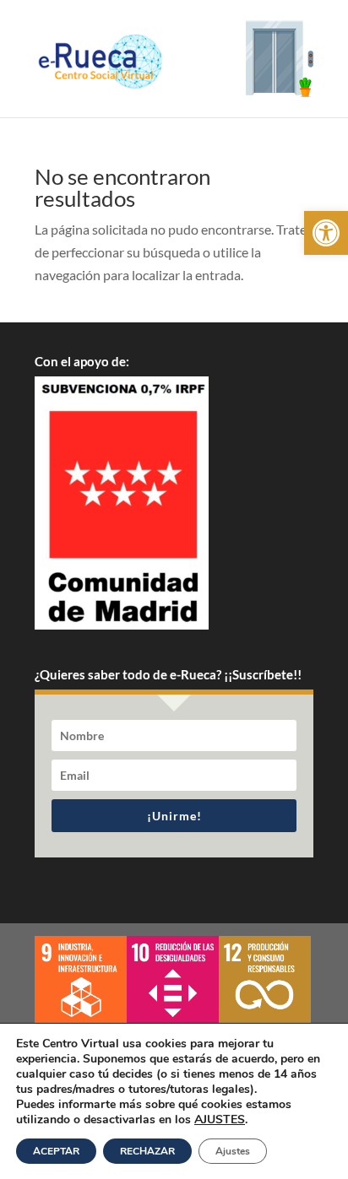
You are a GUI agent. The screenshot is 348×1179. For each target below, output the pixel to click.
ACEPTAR (56, 1151)
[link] (326, 233)
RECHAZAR (147, 1151)
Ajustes (232, 1151)
